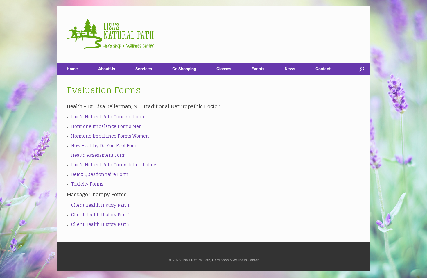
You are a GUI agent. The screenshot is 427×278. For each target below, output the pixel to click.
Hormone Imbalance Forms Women (110, 136)
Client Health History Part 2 (100, 215)
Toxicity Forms (87, 184)
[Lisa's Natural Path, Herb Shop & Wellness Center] (110, 34)
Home (72, 68)
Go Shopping (184, 68)
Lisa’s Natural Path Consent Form (107, 117)
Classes (223, 68)
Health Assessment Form (98, 155)
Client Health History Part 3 (100, 224)
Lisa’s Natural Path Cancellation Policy (113, 165)
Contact (323, 68)
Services (143, 68)
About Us (106, 68)
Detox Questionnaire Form (99, 174)
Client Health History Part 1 (100, 205)
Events (258, 68)
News (290, 68)
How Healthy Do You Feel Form (104, 145)
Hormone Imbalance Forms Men (106, 126)
